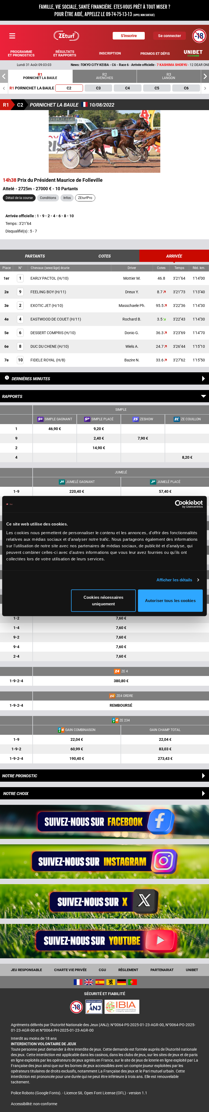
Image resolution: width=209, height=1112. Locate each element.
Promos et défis (155, 54)
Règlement (128, 970)
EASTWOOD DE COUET (50, 319)
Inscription (110, 53)
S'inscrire (129, 36)
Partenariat (162, 970)
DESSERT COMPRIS (47, 333)
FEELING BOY (42, 292)
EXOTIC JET (41, 305)
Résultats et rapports (64, 53)
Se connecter (169, 36)
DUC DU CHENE (43, 346)
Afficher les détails (174, 580)
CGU (102, 970)
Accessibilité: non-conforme (34, 1104)
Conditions (48, 198)
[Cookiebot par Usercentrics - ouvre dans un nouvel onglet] (179, 504)
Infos (67, 198)
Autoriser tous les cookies (170, 600)
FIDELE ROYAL (43, 360)
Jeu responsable (26, 970)
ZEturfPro (85, 198)
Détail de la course (19, 198)
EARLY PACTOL (43, 278)
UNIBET (192, 970)
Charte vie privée (70, 970)
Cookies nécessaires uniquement (103, 600)
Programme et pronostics (21, 53)
